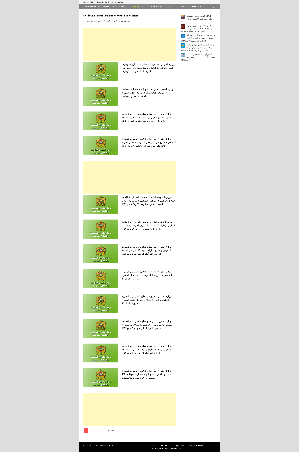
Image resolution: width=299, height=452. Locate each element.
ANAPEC (106, 6)
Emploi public (180, 445)
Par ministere (138, 6)
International (166, 445)
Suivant (111, 430)
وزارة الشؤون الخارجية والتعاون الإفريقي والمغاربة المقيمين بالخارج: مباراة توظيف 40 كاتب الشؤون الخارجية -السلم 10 (146, 300)
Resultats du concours (179, 448)
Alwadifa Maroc (92, 6)
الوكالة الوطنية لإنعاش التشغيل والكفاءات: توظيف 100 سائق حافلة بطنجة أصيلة (197, 19)
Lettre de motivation (106, 445)
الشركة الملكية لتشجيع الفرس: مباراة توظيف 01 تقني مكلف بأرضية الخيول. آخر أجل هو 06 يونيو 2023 (197, 28)
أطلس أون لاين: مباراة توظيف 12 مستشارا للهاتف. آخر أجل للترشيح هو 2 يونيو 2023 (198, 57)
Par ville (172, 6)
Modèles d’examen (196, 445)
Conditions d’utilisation (114, 2)
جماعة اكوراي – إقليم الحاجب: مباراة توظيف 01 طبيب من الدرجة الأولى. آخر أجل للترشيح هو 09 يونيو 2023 (198, 38)
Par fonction (156, 6)
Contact (100, 2)
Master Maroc (119, 6)
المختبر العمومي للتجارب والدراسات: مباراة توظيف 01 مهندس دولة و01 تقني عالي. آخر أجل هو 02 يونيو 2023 (198, 48)
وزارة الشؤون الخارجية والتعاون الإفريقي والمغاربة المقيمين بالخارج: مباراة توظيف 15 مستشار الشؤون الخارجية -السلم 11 (147, 275)
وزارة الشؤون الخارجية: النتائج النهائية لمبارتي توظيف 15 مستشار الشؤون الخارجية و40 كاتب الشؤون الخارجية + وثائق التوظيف (147, 93)
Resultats (196, 6)
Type (184, 6)
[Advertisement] (129, 44)
